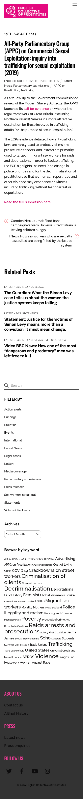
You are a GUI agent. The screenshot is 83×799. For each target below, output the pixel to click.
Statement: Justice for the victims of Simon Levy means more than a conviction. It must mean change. (38, 324)
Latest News (12, 287)
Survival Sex (11, 644)
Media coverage (33, 287)
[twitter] (9, 771)
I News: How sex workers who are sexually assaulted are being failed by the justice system (40, 240)
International (13, 440)
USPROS (27, 657)
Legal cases (12, 456)
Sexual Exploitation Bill (27, 638)
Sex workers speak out (20, 495)
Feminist (31, 595)
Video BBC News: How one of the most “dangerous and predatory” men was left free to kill (40, 350)
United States (37, 650)
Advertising (65, 558)
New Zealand (53, 607)
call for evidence (36, 109)
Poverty (31, 618)
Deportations (62, 589)
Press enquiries (17, 745)
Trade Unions (38, 644)
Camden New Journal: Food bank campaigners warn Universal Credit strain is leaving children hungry (43, 225)
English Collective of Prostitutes (31, 80)
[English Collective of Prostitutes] (26, 16)
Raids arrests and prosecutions (40, 628)
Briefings (10, 417)
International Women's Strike (19, 601)
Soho (45, 637)
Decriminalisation (27, 588)
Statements (30, 313)
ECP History (13, 595)
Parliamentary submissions (31, 85)
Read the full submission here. (27, 202)
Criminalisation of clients (34, 579)
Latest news (14, 737)
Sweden (24, 645)
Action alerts (13, 409)
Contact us (13, 705)
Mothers (39, 607)
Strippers (56, 638)
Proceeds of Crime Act (56, 619)
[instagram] (48, 771)
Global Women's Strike (57, 595)
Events (9, 432)
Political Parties (12, 619)
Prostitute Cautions (16, 626)
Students (68, 638)
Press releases (14, 487)
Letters (9, 464)
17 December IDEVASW (41, 559)
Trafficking (27, 90)
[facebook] (22, 771)
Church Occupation (42, 565)
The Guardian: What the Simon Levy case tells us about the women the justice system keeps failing (38, 297)
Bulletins (10, 425)
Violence (47, 656)
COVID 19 (20, 570)
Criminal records (32, 583)
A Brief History (16, 713)
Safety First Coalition (53, 632)
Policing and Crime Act (59, 613)
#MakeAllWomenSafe (15, 559)
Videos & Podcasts (58, 340)
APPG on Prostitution (17, 564)
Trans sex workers (14, 650)
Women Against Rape (35, 662)
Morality (27, 607)
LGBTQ (40, 601)
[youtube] (35, 771)
